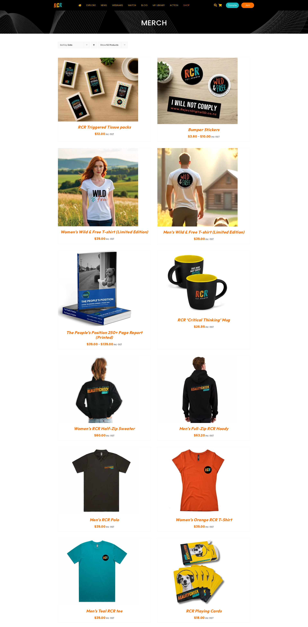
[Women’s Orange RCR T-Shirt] (197, 449)
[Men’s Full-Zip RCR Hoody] (197, 357)
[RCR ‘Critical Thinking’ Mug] (197, 252)
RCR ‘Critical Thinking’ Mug (203, 319)
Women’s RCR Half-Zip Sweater (104, 428)
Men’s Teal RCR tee (104, 611)
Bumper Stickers (203, 129)
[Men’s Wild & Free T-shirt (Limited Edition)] (197, 150)
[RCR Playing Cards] (197, 540)
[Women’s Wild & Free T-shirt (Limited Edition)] (98, 150)
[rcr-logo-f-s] (58, 4)
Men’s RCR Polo (104, 519)
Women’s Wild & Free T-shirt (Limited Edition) (104, 231)
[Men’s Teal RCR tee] (98, 540)
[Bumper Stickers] (197, 59)
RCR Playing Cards (204, 611)
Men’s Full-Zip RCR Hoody (203, 428)
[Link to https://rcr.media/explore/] (215, 5)
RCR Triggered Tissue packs (104, 127)
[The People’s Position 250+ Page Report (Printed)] (98, 252)
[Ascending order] (94, 45)
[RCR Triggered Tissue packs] (98, 59)
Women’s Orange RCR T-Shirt (203, 519)
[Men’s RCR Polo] (98, 449)
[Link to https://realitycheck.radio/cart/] (220, 5)
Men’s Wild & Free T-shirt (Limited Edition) (203, 232)
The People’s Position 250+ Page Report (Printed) (104, 335)
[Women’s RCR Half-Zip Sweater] (98, 357)
